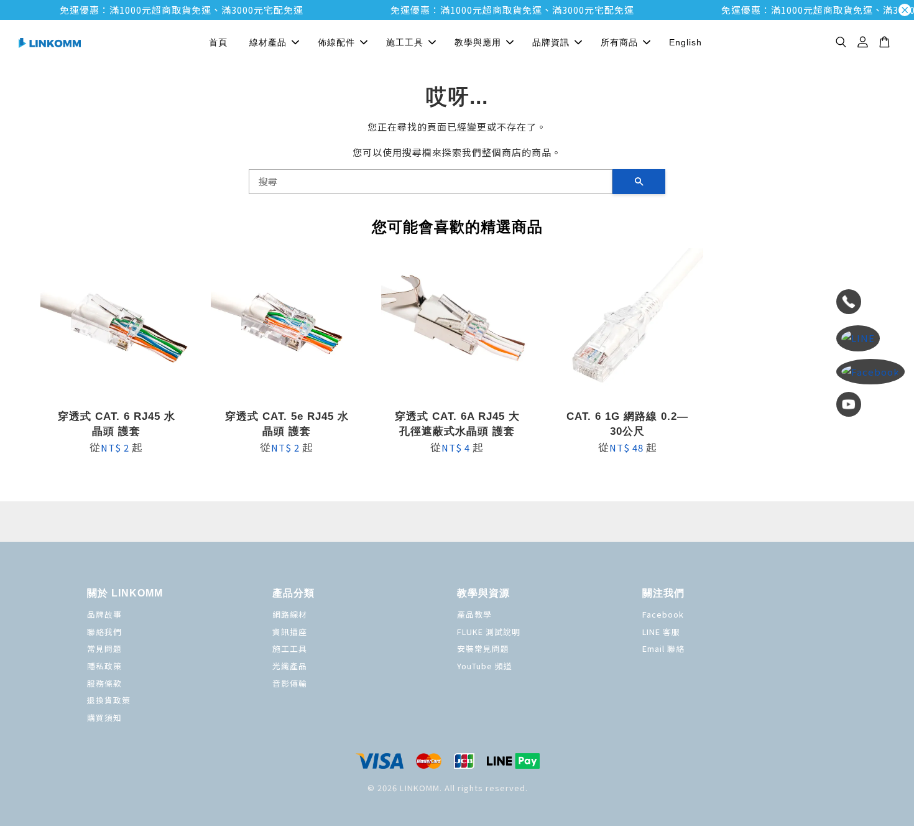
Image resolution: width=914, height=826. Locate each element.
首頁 (218, 42)
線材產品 (268, 42)
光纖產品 (289, 666)
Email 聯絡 (663, 648)
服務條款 (104, 683)
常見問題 (104, 648)
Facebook (663, 614)
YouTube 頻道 (484, 666)
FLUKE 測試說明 (488, 632)
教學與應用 (478, 42)
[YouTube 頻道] (870, 406)
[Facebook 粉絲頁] (870, 372)
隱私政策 (104, 666)
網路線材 (289, 614)
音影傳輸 (289, 683)
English (685, 42)
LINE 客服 (661, 632)
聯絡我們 (104, 632)
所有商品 (619, 42)
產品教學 (474, 614)
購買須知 (104, 717)
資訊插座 (289, 632)
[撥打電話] (870, 303)
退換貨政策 (109, 700)
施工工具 (404, 42)
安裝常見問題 (483, 648)
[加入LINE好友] (870, 338)
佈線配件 (336, 42)
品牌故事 (104, 614)
